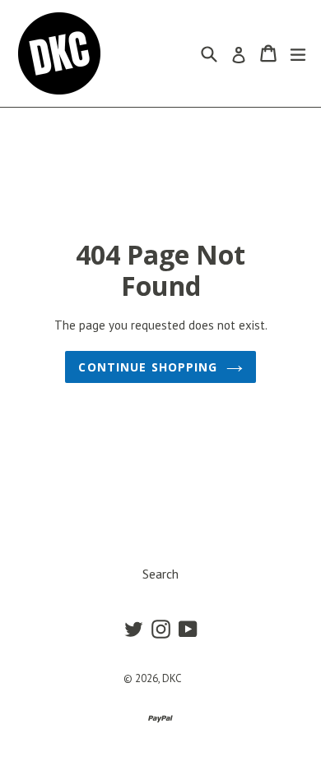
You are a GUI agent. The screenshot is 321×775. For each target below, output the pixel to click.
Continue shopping (147, 367)
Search (160, 573)
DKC (172, 678)
